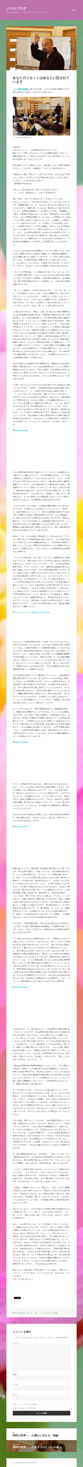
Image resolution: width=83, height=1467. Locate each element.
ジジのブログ (16, 8)
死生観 (55, 1313)
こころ (39, 1313)
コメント (16, 1343)
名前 (15, 1375)
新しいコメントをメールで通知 (26, 1404)
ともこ (31, 1313)
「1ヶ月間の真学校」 (21, 89)
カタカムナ (48, 1313)
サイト (15, 1394)
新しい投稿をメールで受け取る (26, 1408)
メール (16, 1384)
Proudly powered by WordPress (25, 1463)
